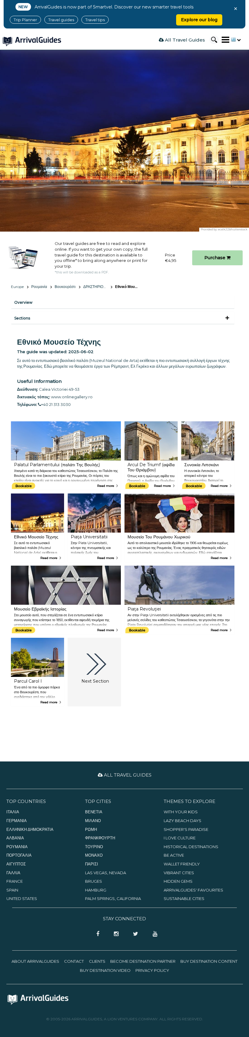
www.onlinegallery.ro (72, 396)
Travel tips (95, 19)
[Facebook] (96, 934)
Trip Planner (25, 19)
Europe (17, 286)
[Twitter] (134, 934)
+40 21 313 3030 (56, 404)
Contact (74, 961)
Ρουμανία (39, 286)
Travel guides (61, 19)
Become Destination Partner (143, 961)
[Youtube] (153, 934)
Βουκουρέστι (65, 286)
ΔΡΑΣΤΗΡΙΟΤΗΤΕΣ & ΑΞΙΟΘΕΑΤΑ (97, 286)
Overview (23, 302)
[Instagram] (114, 934)
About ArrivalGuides (35, 961)
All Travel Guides (184, 40)
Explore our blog (199, 19)
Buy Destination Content (208, 961)
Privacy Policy (152, 970)
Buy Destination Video (105, 970)
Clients (97, 961)
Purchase (215, 257)
